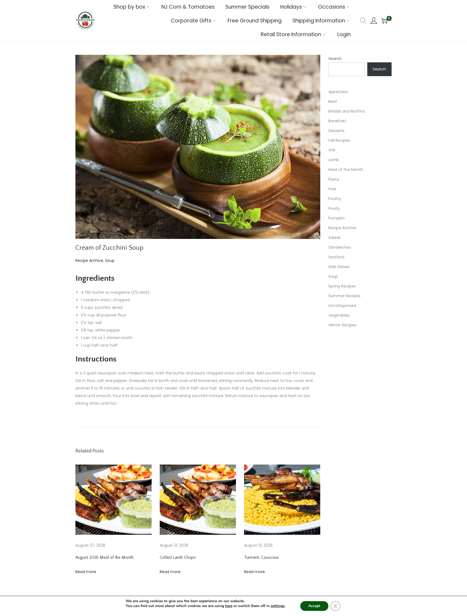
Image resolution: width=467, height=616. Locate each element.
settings (278, 606)
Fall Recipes (339, 140)
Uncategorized (342, 305)
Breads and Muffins (346, 111)
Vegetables (339, 315)
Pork (332, 189)
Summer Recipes (344, 296)
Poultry (334, 198)
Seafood (336, 257)
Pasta (333, 179)
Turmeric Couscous (261, 557)
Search (335, 58)
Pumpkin (336, 218)
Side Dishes (338, 266)
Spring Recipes (342, 286)
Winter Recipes (342, 325)
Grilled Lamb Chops (178, 557)
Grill (331, 150)
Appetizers (338, 91)
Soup (110, 260)
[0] (384, 21)
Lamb (333, 160)
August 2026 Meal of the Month (104, 557)
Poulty (334, 208)
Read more (85, 571)
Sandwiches (339, 247)
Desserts (336, 130)
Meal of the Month (345, 169)
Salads (334, 237)
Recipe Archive (89, 260)
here (228, 605)
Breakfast (337, 121)
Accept (314, 605)
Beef (332, 101)
